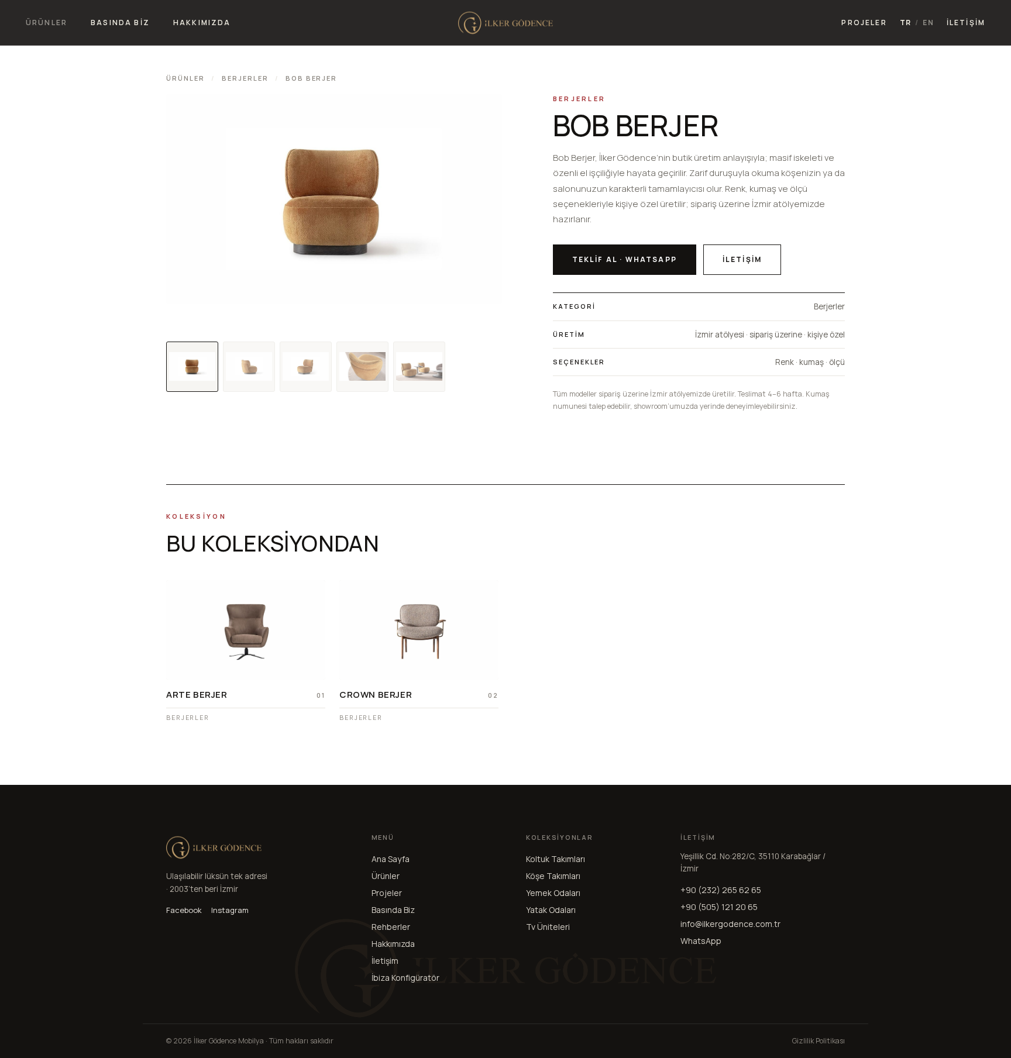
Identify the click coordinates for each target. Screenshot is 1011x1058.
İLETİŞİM (966, 22)
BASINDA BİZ (120, 22)
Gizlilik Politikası (818, 1040)
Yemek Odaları (553, 892)
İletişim (742, 259)
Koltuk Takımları (555, 858)
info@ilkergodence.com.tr (730, 923)
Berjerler (245, 78)
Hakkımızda (393, 943)
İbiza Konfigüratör (405, 977)
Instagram (230, 910)
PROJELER (863, 22)
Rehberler (391, 926)
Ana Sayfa (391, 858)
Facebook (184, 910)
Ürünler (185, 78)
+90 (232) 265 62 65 (720, 889)
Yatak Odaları (551, 909)
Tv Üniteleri (548, 926)
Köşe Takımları (553, 875)
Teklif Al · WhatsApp (624, 259)
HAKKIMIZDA (202, 22)
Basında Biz (393, 909)
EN (928, 22)
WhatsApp (700, 940)
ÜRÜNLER (46, 22)
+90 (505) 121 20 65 (719, 906)
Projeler (387, 892)
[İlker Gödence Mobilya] (505, 22)
